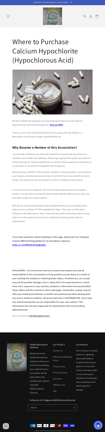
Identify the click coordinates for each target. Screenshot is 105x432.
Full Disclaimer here (39, 315)
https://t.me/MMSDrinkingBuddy (29, 244)
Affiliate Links (59, 385)
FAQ (54, 391)
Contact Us (58, 350)
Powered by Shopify (64, 431)
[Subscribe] (74, 407)
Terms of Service (60, 372)
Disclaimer (57, 379)
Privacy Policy (59, 366)
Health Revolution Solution (48, 431)
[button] (8, 16)
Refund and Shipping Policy (62, 358)
